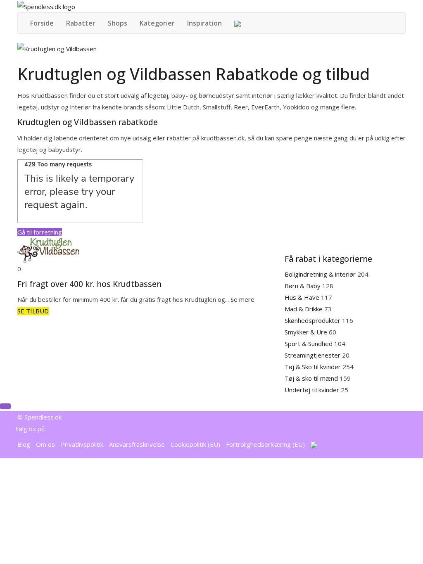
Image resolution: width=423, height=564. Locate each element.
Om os (45, 444)
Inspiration (204, 23)
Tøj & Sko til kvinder (313, 367)
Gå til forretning (39, 232)
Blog (23, 444)
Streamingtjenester (313, 355)
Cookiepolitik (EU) (195, 444)
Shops (117, 23)
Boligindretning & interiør (321, 274)
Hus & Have (303, 297)
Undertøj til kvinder (313, 390)
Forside (42, 23)
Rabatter (80, 23)
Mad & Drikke (304, 309)
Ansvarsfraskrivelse (137, 444)
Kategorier (157, 23)
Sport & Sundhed (309, 343)
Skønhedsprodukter (313, 320)
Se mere (242, 299)
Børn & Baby (303, 286)
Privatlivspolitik (82, 444)
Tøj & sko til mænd (312, 378)
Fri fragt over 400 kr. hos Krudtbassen (89, 284)
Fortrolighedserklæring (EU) (265, 444)
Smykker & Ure (307, 332)
